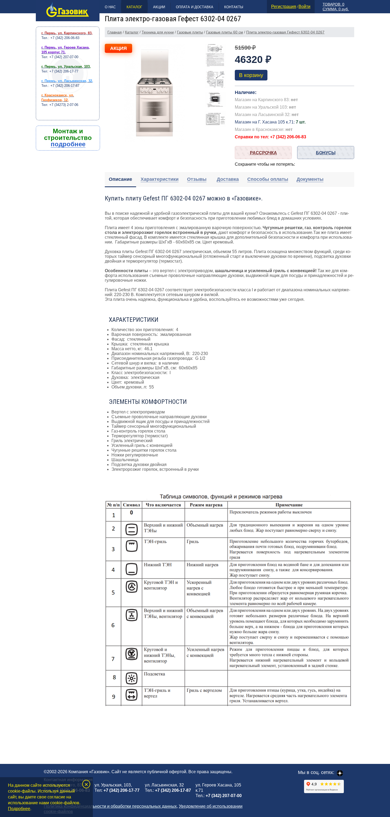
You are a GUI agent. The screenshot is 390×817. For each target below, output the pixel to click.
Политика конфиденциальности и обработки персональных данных (110, 806)
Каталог (134, 7)
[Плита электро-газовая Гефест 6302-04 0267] (154, 93)
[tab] (120, 179)
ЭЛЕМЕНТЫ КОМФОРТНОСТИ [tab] (148, 401)
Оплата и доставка (194, 7)
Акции (159, 7)
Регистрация (283, 6)
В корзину (251, 75)
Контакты (233, 7)
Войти (304, 6)
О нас (110, 7)
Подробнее (19, 808)
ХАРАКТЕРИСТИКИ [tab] (133, 319)
